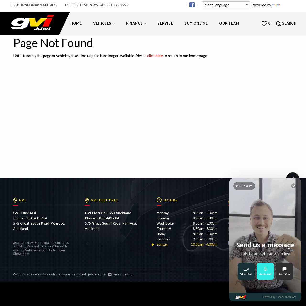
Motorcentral (123, 274)
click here (155, 55)
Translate (288, 4)
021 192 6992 (117, 5)
